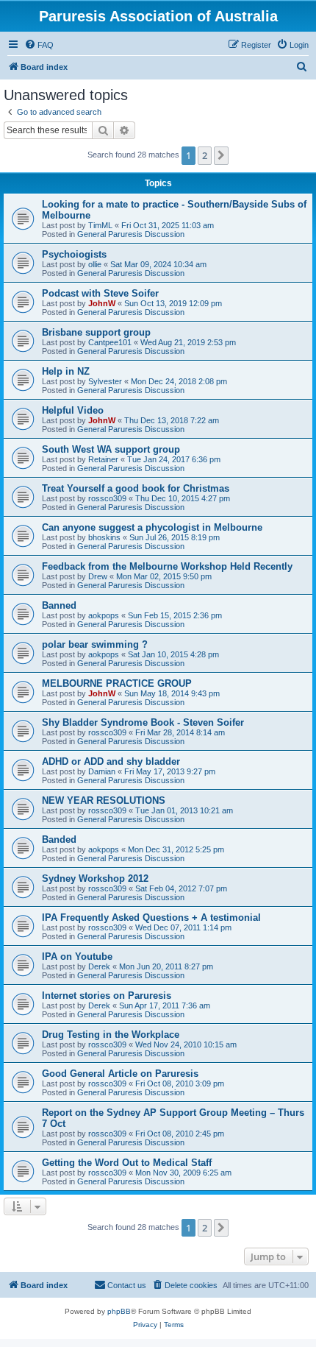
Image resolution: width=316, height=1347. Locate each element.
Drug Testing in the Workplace (110, 1034)
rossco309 (107, 498)
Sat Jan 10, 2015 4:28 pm (173, 654)
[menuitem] (39, 45)
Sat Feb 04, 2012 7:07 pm (181, 888)
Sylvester (105, 381)
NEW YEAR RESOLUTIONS (103, 800)
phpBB (119, 1311)
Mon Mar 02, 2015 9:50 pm (164, 576)
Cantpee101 (110, 342)
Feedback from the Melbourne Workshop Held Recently (167, 566)
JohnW (101, 303)
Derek (99, 966)
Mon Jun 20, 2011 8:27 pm (166, 966)
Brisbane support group (96, 332)
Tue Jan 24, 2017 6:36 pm (173, 459)
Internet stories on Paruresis (106, 995)
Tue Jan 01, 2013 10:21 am (184, 810)
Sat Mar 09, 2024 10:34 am (158, 264)
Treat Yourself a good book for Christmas (135, 488)
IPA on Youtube (77, 956)
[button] (221, 155)
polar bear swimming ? (95, 644)
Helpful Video (73, 410)
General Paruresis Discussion (130, 234)
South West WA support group (111, 449)
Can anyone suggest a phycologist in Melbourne (152, 527)
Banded (59, 839)
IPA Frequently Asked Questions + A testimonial (151, 917)
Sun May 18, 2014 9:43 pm (172, 693)
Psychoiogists (74, 254)
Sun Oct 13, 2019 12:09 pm (173, 303)
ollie (94, 264)
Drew (97, 576)
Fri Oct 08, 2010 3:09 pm (179, 1083)
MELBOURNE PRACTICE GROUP (117, 683)
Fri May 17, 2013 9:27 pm (169, 771)
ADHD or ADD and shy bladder (111, 761)
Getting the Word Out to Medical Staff (127, 1162)
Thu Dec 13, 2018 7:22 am (171, 420)
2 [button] (204, 155)
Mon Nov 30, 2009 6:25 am (183, 1172)
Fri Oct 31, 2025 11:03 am (167, 225)
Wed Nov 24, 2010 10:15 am (186, 1044)
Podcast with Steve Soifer (100, 293)
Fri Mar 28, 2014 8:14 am (180, 732)
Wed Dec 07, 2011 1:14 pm (183, 927)
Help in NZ (66, 371)
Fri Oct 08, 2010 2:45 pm (179, 1133)
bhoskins (104, 537)
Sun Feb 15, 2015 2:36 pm (175, 615)
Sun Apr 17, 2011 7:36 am (164, 1005)
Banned (59, 605)
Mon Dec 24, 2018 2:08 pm (179, 381)
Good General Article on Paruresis (120, 1073)
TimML (100, 225)
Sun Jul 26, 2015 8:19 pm (174, 537)
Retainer (103, 459)
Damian (101, 771)
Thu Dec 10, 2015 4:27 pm (182, 498)
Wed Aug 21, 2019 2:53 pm (188, 342)
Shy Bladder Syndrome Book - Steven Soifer (143, 722)
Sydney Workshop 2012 (95, 878)
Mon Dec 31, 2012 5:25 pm (176, 849)
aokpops (103, 615)
